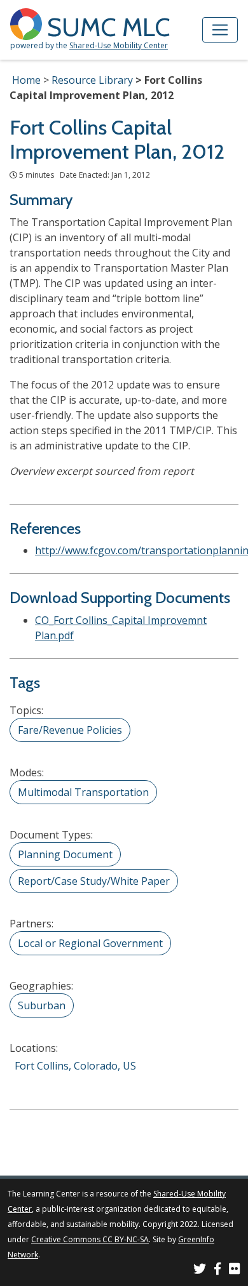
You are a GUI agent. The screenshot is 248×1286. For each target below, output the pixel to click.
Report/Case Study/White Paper (94, 881)
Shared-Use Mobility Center (118, 45)
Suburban (41, 1005)
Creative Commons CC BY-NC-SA (90, 1239)
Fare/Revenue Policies (70, 730)
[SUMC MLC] (28, 23)
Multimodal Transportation (83, 792)
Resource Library (92, 80)
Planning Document (65, 854)
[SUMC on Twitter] (199, 1270)
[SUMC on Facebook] (217, 1270)
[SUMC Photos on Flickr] (234, 1270)
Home (26, 80)
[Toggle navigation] (220, 30)
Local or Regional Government (90, 943)
